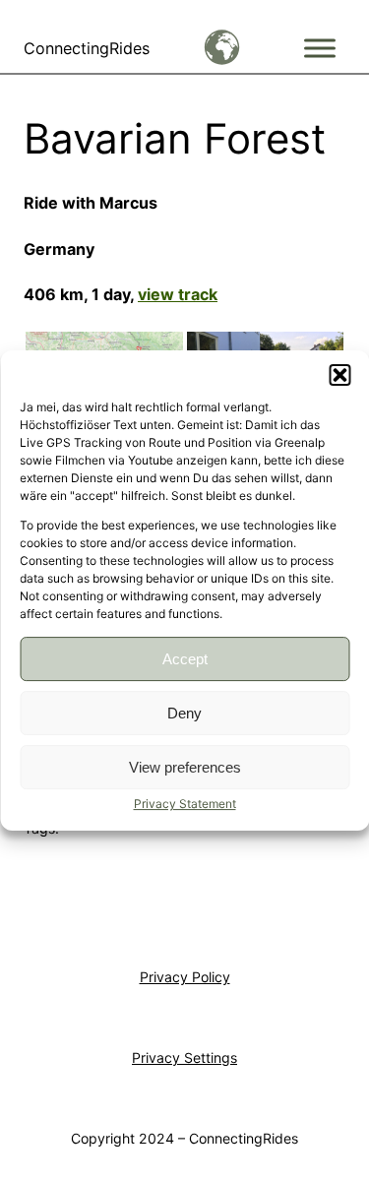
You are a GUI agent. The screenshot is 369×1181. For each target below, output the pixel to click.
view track (177, 294)
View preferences (185, 767)
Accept (185, 659)
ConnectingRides (87, 48)
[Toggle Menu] (320, 47)
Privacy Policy (185, 976)
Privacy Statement (185, 803)
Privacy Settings (184, 1057)
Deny (184, 713)
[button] (339, 375)
